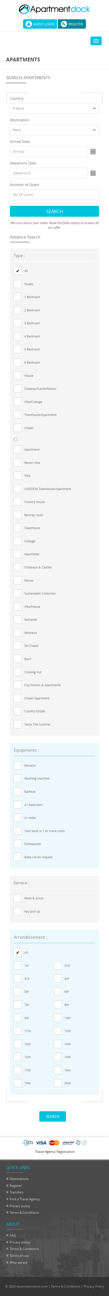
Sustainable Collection (40, 593)
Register (75, 24)
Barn (27, 659)
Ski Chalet (31, 646)
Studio (28, 284)
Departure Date (23, 163)
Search (54, 211)
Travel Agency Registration (55, 1151)
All (26, 271)
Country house (34, 502)
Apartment (32, 449)
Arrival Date (20, 141)
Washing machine (36, 778)
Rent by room (33, 515)
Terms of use (19, 1255)
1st (26, 965)
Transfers (16, 1192)
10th (67, 1018)
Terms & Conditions (24, 1212)
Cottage (29, 541)
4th (66, 979)
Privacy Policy (94, 1286)
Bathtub (29, 791)
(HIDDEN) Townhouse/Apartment (47, 489)
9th (26, 1018)
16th (67, 1057)
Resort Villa (32, 463)
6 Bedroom (32, 362)
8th (66, 1005)
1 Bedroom (32, 297)
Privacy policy (20, 1206)
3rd (26, 979)
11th (27, 1031)
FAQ (13, 1235)
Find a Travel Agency (25, 1199)
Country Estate (34, 711)
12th (67, 1031)
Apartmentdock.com (32, 1286)
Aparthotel (31, 554)
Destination (19, 119)
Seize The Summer (37, 724)
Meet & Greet (34, 898)
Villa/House (32, 606)
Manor (29, 580)
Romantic (31, 619)
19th (27, 1083)
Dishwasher (32, 844)
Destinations (19, 1178)
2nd (67, 965)
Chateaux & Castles (38, 567)
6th (66, 991)
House (28, 376)
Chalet (28, 428)
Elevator (30, 765)
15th (27, 1057)
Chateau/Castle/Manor (40, 388)
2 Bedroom (32, 310)
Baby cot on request (38, 857)
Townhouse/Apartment (40, 415)
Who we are (18, 1262)
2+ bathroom (33, 805)
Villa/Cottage (33, 402)
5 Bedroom (32, 349)
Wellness (30, 633)
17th (27, 1070)
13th (27, 1044)
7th (26, 1005)
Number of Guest (24, 184)
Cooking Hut (33, 672)
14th (67, 1044)
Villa (27, 476)
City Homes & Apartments (42, 685)
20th (67, 1083)
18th (67, 1070)
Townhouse (32, 528)
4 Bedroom (32, 336)
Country (16, 98)
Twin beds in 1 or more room (44, 831)
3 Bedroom (32, 323)
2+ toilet (30, 818)
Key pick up (32, 911)
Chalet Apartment (36, 698)
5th (26, 991)
